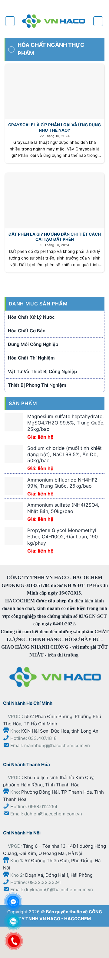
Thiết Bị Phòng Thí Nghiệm (37, 385)
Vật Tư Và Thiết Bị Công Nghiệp (42, 371)
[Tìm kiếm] (98, 21)
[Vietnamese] (84, 4)
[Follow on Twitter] (34, 5)
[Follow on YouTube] (43, 5)
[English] (72, 4)
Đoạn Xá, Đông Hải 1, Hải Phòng (59, 875)
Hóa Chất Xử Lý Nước (31, 317)
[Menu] (10, 21)
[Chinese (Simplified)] (59, 4)
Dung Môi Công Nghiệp (33, 344)
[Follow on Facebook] (24, 5)
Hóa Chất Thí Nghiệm (31, 358)
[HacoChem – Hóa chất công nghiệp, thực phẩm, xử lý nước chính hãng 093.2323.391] (54, 21)
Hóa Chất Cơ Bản (26, 331)
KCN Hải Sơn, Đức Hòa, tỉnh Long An (59, 731)
